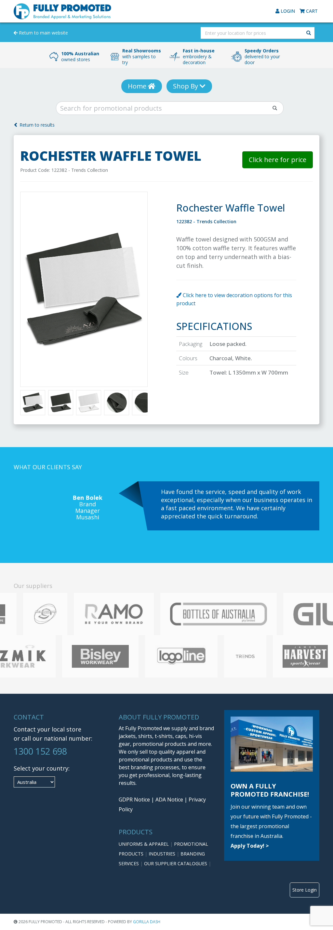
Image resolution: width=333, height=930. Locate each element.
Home (138, 86)
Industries (163, 854)
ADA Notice (169, 799)
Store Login (304, 890)
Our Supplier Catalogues (176, 863)
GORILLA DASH (146, 921)
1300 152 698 (40, 751)
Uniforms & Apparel (144, 844)
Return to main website (43, 33)
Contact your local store (47, 729)
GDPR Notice (134, 799)
